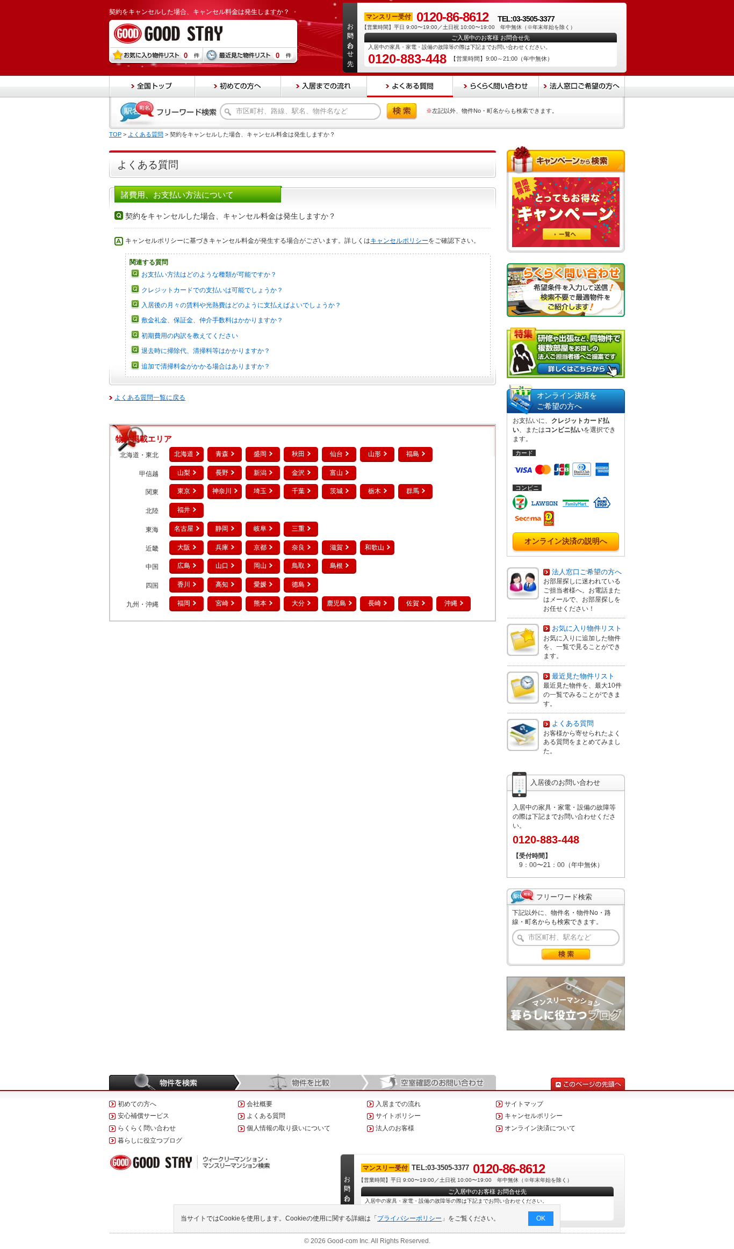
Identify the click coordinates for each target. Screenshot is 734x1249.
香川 (183, 584)
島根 (336, 565)
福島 (412, 454)
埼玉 (260, 491)
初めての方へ (137, 1104)
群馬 (412, 491)
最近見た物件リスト (583, 676)
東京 (183, 491)
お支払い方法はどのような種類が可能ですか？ (209, 274)
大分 (298, 603)
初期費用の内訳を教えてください (189, 336)
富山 (336, 473)
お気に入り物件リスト (587, 628)
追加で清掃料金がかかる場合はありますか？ (205, 366)
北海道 (183, 454)
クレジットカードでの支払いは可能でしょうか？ (212, 290)
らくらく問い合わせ (147, 1128)
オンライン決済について (540, 1128)
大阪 (183, 547)
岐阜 (260, 528)
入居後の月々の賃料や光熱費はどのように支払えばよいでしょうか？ (241, 305)
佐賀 (412, 603)
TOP (115, 134)
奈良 (298, 547)
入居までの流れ (398, 1104)
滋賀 (336, 547)
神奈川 (222, 491)
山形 (374, 454)
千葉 (298, 491)
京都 (260, 547)
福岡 (183, 603)
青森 (221, 454)
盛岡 (260, 454)
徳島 (298, 584)
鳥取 (298, 565)
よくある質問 (145, 134)
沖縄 (450, 603)
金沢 (298, 473)
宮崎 (221, 603)
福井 (183, 510)
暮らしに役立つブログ (150, 1140)
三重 (298, 528)
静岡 (221, 528)
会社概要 (259, 1104)
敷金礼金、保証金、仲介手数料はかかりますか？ (212, 320)
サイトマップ (524, 1104)
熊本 (260, 603)
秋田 (298, 454)
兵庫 (221, 547)
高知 (221, 584)
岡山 (260, 565)
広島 (183, 565)
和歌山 (374, 547)
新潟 (260, 473)
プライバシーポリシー (409, 1218)
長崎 (374, 603)
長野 (221, 473)
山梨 (183, 473)
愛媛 (260, 584)
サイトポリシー (398, 1116)
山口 (221, 565)
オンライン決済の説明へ (565, 541)
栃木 (374, 491)
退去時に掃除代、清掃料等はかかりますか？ (205, 351)
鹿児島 (336, 603)
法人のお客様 (395, 1128)
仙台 (336, 454)
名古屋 (183, 528)
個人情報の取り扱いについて (288, 1128)
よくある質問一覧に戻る (149, 397)
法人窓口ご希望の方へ (587, 572)
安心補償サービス (143, 1116)
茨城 (336, 491)
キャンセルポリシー (399, 240)
